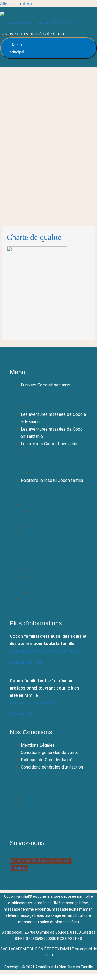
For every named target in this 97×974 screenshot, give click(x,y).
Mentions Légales (38, 745)
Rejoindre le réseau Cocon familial (52, 480)
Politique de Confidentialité (46, 759)
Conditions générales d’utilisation (52, 767)
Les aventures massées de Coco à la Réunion (53, 418)
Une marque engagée (51, 407)
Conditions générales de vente (49, 752)
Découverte (42, 451)
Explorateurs (43, 458)
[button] (48, 492)
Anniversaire (42, 473)
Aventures (41, 465)
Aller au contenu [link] (16, 3)
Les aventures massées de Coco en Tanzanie (51, 433)
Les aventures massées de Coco (32, 33)
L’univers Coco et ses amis (45, 384)
